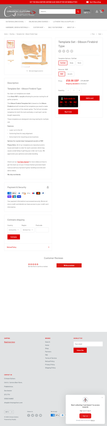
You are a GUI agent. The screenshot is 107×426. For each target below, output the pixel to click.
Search (47, 342)
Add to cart (90, 98)
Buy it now (68, 112)
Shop (47, 348)
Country (10, 225)
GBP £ (7, 412)
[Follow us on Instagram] (36, 415)
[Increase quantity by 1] (79, 90)
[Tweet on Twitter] (67, 51)
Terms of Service (51, 358)
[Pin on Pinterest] (63, 51)
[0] (101, 11)
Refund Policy (11, 247)
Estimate (14, 237)
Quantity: (61, 90)
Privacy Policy (50, 364)
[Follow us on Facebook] (28, 415)
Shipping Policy (50, 368)
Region (24, 225)
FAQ (46, 355)
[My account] (97, 11)
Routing (12, 34)
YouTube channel (23, 162)
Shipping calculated (72, 84)
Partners (48, 352)
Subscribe (80, 350)
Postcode (39, 225)
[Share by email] (71, 51)
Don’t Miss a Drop (95, 2)
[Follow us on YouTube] (40, 415)
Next (99, 34)
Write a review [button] (69, 265)
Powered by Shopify (10, 419)
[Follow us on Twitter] (32, 415)
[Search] (78, 11)
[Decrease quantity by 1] (68, 90)
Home (6, 34)
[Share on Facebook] (59, 51)
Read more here (9, 342)
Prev (93, 34)
